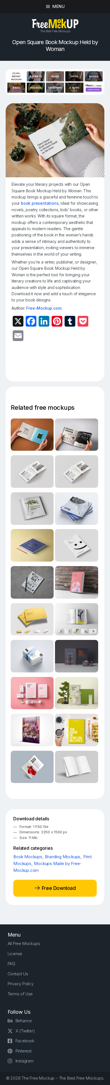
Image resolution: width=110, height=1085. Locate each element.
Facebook (25, 1040)
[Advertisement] (61, 364)
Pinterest (24, 1051)
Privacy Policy (21, 983)
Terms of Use (20, 993)
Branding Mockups (62, 856)
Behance (24, 1020)
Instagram (25, 1061)
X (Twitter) (25, 1031)
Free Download (58, 888)
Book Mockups (27, 856)
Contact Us (18, 973)
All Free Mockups (24, 943)
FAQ (11, 963)
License (15, 953)
